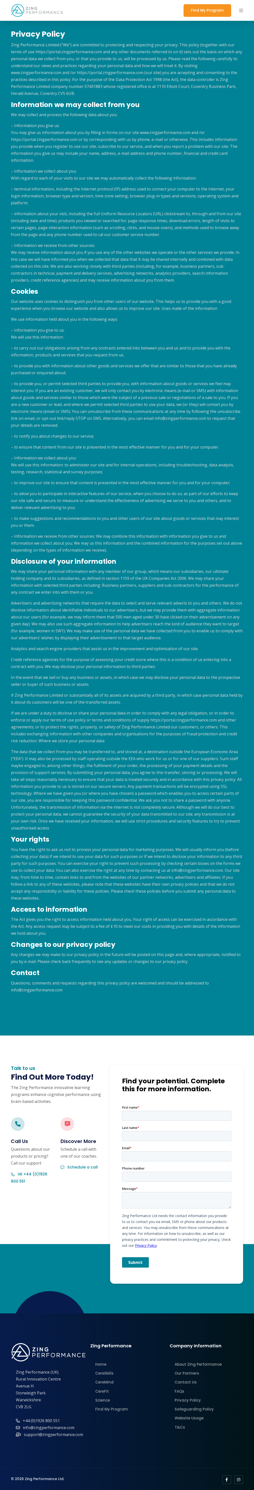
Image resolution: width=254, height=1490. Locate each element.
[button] (241, 10)
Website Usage (189, 1418)
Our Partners (187, 1373)
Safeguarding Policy (194, 1409)
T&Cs (180, 1427)
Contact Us (186, 1382)
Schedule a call (82, 1167)
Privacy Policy (188, 1400)
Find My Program (207, 10)
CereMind (104, 1382)
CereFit (102, 1391)
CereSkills (104, 1373)
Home (100, 1364)
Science (102, 1400)
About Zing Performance (198, 1364)
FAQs (179, 1391)
